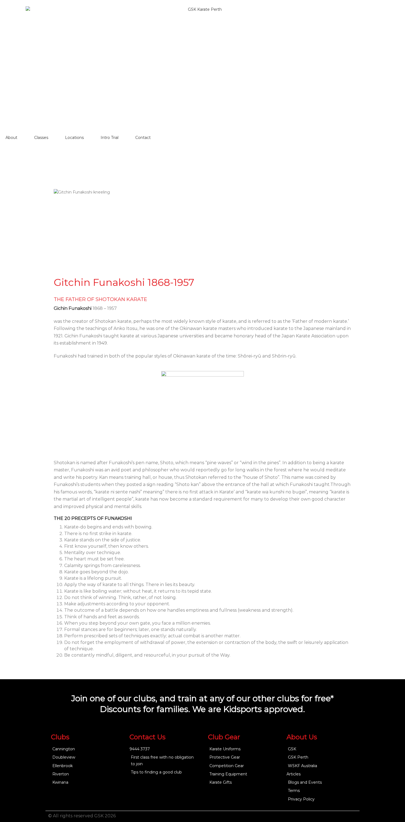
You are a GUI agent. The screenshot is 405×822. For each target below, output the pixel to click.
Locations (74, 137)
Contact (143, 137)
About (11, 137)
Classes (41, 137)
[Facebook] (342, 816)
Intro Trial (109, 137)
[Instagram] (353, 816)
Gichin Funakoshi (72, 308)
